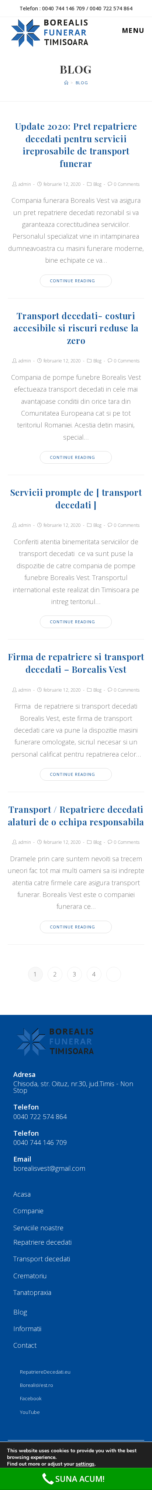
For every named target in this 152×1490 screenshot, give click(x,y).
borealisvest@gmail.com (49, 1168)
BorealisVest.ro (36, 1385)
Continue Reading (72, 280)
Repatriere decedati (42, 1242)
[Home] (66, 82)
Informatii (27, 1328)
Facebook (30, 1398)
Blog (97, 184)
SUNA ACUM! (79, 1478)
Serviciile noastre (38, 1227)
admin (24, 184)
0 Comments (126, 184)
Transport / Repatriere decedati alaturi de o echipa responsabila (76, 815)
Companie (28, 1210)
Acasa (22, 1194)
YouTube (30, 1412)
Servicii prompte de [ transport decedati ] (76, 498)
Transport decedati (41, 1258)
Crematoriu (30, 1275)
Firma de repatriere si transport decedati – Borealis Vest (76, 663)
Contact (25, 1345)
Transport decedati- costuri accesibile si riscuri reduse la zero (76, 328)
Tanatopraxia (32, 1292)
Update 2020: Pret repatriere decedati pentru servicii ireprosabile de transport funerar (76, 144)
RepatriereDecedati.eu (45, 1371)
